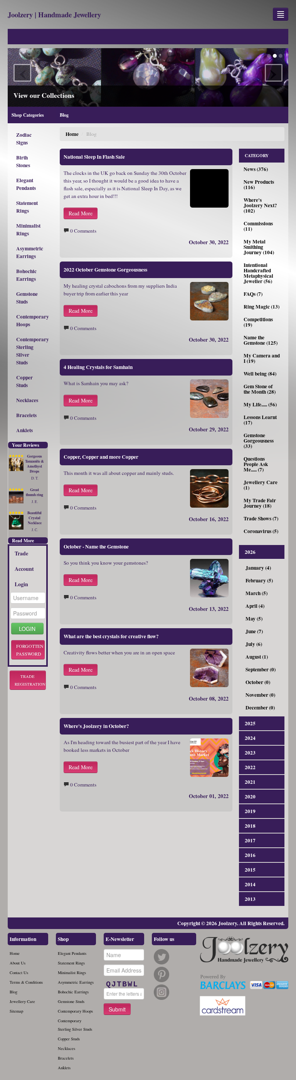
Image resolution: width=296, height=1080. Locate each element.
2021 (250, 782)
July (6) (254, 644)
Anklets (24, 430)
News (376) (256, 169)
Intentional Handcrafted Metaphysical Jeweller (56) (258, 273)
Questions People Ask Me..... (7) (256, 464)
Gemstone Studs (27, 297)
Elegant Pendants (26, 184)
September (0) (261, 669)
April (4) (255, 606)
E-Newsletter (120, 939)
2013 (250, 899)
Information (23, 939)
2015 (250, 870)
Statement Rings (27, 207)
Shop (63, 939)
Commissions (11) (258, 226)
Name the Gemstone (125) (261, 340)
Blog (13, 991)
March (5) (256, 593)
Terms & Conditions (26, 982)
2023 (250, 752)
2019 (250, 811)
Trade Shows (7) (261, 518)
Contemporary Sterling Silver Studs (30, 350)
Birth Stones (23, 161)
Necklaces (27, 400)
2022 (250, 767)
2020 (250, 796)
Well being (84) (260, 373)
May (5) (254, 618)
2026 (250, 552)
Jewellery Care (22, 1001)
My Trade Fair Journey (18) (260, 503)
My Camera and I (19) (262, 358)
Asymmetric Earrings (29, 252)
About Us (17, 963)
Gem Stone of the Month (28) (260, 389)
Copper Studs (24, 381)
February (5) (259, 580)
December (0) (260, 707)
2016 (250, 855)
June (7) (254, 631)
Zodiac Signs (24, 138)
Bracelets (26, 415)
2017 (250, 840)
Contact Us (19, 972)
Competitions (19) (258, 322)
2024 (250, 738)
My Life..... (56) (260, 404)
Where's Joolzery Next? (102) (260, 205)
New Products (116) (259, 184)
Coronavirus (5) (261, 531)
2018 (250, 826)
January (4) (258, 568)
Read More (23, 540)
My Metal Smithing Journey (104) (259, 247)
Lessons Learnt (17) (260, 419)
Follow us (164, 939)
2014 (250, 884)
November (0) (260, 695)
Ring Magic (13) (261, 306)
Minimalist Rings (28, 229)
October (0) (258, 682)
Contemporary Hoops (30, 320)
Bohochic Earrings (26, 275)
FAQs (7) (253, 294)
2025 (250, 723)
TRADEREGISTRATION (30, 680)
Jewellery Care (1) (261, 484)
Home (72, 134)
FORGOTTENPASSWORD (30, 650)
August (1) (257, 657)
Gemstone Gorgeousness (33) (259, 440)
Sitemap (16, 1011)
